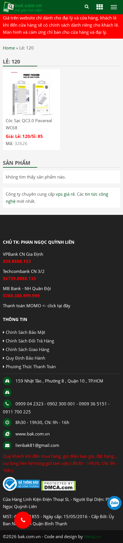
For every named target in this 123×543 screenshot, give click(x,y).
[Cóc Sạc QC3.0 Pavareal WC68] (31, 113)
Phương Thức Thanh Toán (31, 366)
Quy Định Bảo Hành (25, 358)
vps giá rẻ (65, 194)
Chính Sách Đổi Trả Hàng (30, 341)
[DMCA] (58, 489)
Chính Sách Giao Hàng (27, 349)
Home (9, 48)
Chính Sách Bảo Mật (25, 332)
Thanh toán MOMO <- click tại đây (36, 305)
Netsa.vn (92, 536)
